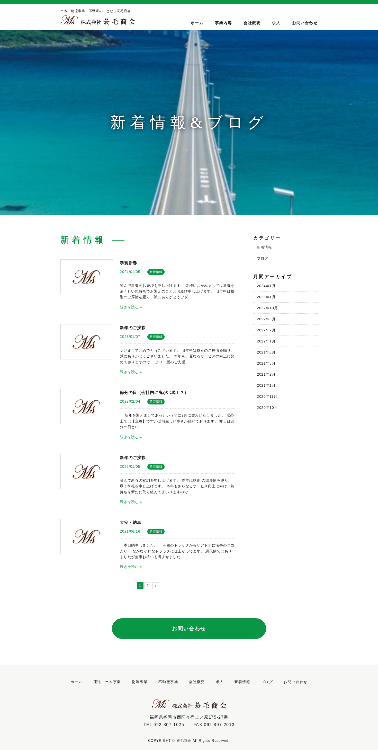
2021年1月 (266, 385)
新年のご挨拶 (133, 327)
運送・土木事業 (107, 682)
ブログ (262, 258)
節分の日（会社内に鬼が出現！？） (154, 392)
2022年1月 (266, 341)
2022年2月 (266, 330)
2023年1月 (266, 297)
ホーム (197, 23)
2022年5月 (266, 319)
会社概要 (252, 23)
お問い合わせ (305, 23)
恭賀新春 (128, 262)
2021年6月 (266, 352)
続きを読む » (131, 307)
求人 (276, 23)
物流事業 (140, 682)
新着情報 (156, 272)
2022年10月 (267, 308)
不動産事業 (168, 682)
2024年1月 (266, 286)
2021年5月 (266, 363)
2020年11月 (267, 396)
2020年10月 (267, 407)
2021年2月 (266, 374)
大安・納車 (130, 522)
